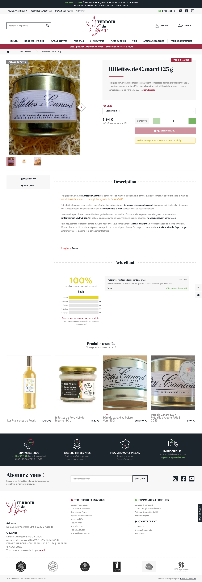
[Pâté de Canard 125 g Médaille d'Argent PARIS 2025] (173, 382)
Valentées (41, 11)
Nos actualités (77, 519)
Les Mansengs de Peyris (21, 420)
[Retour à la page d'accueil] (20, 506)
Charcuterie (97, 41)
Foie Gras (79, 41)
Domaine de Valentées (80, 508)
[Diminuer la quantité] (156, 121)
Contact (80, 11)
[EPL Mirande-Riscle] (181, 566)
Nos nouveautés (78, 529)
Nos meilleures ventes (80, 533)
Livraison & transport (144, 505)
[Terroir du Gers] (101, 26)
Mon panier (139, 533)
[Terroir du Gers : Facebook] (187, 11)
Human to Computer (188, 579)
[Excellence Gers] (21, 566)
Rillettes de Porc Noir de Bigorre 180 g (69, 419)
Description (29, 178)
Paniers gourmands (181, 41)
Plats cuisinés (118, 41)
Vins (134, 41)
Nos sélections (77, 526)
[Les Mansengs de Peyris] (29, 382)
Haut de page (200, 514)
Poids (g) (107, 105)
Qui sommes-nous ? (79, 505)
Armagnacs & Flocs (153, 41)
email (42, 550)
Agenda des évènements (81, 515)
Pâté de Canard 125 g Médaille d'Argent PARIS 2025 (165, 417)
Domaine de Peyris (79, 512)
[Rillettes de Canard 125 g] (44, 107)
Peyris (64, 11)
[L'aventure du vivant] (53, 566)
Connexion (139, 526)
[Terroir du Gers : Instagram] (181, 11)
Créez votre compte (143, 530)
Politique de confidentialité (146, 512)
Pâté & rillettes (58, 41)
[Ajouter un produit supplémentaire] (192, 121)
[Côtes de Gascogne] (149, 566)
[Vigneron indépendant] (117, 566)
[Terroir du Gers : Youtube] (193, 11)
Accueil (14, 41)
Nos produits (76, 522)
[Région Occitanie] (85, 566)
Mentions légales (142, 515)
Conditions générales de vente (148, 508)
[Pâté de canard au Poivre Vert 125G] (125, 382)
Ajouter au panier (166, 130)
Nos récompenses (34, 41)
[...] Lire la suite (148, 90)
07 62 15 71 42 (168, 11)
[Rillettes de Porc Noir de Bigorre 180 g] (77, 382)
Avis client (30, 185)
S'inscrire (140, 478)
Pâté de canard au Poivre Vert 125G (118, 419)
